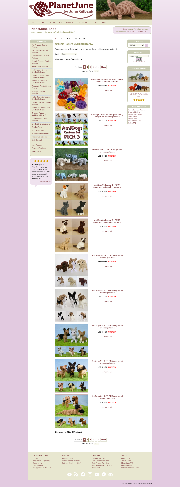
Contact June (132, 118)
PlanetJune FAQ (127, 463)
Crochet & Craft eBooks (41, 124)
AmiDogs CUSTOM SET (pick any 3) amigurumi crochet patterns (107, 115)
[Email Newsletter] (69, 474)
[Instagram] (90, 474)
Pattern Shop (67, 458)
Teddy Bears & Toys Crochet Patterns (39, 71)
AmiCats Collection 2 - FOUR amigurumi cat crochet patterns (107, 221)
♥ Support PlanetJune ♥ (42, 468)
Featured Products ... (40, 148)
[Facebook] (83, 474)
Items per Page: (87, 71)
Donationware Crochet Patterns (40, 120)
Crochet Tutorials (98, 458)
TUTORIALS (84, 22)
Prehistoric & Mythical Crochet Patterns (40, 76)
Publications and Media (130, 468)
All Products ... (37, 151)
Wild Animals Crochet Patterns (40, 51)
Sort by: (58, 54)
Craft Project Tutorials (100, 463)
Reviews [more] (138, 68)
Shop (57, 39)
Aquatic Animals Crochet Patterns (41, 62)
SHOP (42, 22)
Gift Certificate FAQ (134, 121)
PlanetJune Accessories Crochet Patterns (41, 109)
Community (37, 463)
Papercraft (96, 468)
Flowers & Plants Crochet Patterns (41, 87)
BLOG (52, 22)
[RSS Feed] (76, 474)
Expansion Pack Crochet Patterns (41, 103)
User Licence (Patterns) (71, 460)
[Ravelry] (104, 474)
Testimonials (126, 460)
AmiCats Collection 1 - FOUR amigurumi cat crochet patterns (107, 186)
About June (125, 458)
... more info (107, 90)
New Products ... (38, 145)
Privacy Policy (126, 465)
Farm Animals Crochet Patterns (40, 57)
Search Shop (138, 52)
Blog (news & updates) (41, 460)
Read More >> (45, 181)
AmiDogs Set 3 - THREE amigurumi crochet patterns (107, 327)
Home (35, 458)
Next (103, 67)
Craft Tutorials (37, 140)
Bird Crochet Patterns (40, 67)
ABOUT (105, 22)
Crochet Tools (37, 127)
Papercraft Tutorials (39, 137)
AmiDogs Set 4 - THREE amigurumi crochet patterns (107, 362)
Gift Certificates (38, 130)
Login (125, 29)
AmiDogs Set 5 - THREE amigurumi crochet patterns (107, 397)
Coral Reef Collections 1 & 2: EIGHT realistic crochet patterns (107, 80)
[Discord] (110, 474)
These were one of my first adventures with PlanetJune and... (139, 94)
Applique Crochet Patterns (38, 93)
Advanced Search (139, 61)
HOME (32, 22)
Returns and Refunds (135, 114)
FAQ (96, 22)
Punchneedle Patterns (40, 134)
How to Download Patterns (136, 110)
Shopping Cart (142, 31)
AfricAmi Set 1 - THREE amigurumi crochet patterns (107, 151)
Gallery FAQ (132, 123)
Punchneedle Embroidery (102, 465)
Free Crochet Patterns (100, 460)
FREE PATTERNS (66, 22)
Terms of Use (132, 116)
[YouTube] (97, 474)
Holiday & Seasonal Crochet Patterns (39, 82)
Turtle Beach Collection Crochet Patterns (41, 98)
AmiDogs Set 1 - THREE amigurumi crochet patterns (107, 256)
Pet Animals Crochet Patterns (39, 46)
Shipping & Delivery (134, 112)
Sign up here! (131, 31)
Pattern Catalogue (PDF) (71, 463)
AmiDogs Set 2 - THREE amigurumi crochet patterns (107, 291)
